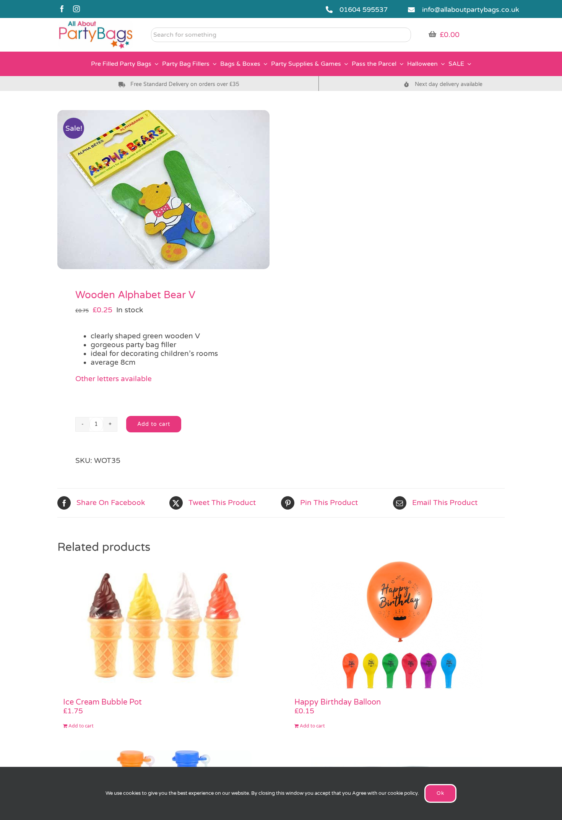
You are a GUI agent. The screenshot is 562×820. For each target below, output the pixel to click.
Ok (440, 793)
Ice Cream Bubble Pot (102, 702)
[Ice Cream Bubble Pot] (165, 625)
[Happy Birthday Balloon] (397, 625)
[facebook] (61, 8)
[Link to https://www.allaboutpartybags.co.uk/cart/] (432, 34)
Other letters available (113, 379)
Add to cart (153, 424)
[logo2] (95, 23)
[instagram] (76, 8)
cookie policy (402, 793)
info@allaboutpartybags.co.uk (470, 9)
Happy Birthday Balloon (337, 702)
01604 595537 (363, 9)
